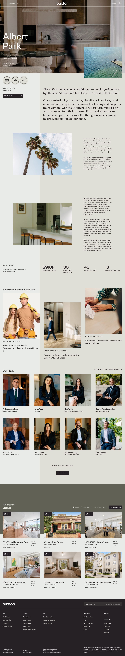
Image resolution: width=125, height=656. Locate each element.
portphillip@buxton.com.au (11, 64)
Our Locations (88, 617)
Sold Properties (48, 617)
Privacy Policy (6, 651)
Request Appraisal (49, 620)
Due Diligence (26, 651)
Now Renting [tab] (101, 507)
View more (114, 507)
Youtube (106, 632)
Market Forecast (50, 351)
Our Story (88, 613)
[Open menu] (5, 3)
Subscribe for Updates (113, 604)
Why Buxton (27, 626)
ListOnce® (52, 652)
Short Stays (27, 623)
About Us (87, 626)
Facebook (107, 626)
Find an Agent (7, 626)
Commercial (7, 620)
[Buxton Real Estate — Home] (62, 3)
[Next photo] (37, 535)
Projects (5, 623)
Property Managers (29, 629)
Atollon (59, 652)
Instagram (107, 623)
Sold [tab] (77, 507)
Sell (45, 613)
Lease (25, 613)
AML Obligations (27, 652)
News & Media (88, 623)
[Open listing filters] (120, 3)
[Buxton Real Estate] (12, 604)
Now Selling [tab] (88, 507)
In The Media (7, 341)
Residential (6, 617)
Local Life (88, 336)
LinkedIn (107, 629)
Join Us (106, 613)
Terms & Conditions (8, 652)
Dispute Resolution (7, 649)
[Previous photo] (6, 535)
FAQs (85, 629)
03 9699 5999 (7, 66)
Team (85, 620)
